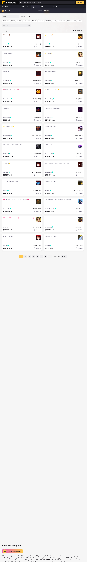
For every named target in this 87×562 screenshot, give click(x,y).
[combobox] (10, 16)
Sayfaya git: (56, 256)
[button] (6, 20)
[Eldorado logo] (8, 2)
